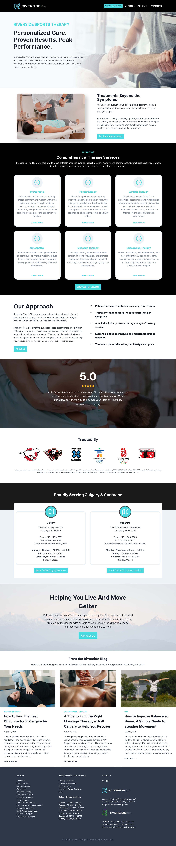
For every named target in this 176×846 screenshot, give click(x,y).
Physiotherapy (22, 783)
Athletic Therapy (23, 786)
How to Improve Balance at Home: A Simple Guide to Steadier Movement (146, 721)
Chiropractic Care (12, 712)
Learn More (37, 222)
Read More (10, 762)
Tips (126, 712)
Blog (61, 792)
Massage (83, 712)
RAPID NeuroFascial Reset (27, 811)
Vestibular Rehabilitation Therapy (30, 805)
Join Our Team (65, 786)
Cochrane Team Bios (67, 783)
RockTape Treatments (26, 816)
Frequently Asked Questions (70, 789)
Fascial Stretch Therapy (26, 808)
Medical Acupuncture (25, 797)
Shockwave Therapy (25, 794)
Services (20, 775)
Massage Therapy (24, 792)
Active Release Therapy (26, 803)
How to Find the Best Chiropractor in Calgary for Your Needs (25, 721)
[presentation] (27, 688)
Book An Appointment (113, 6)
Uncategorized (70, 712)
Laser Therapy (22, 800)
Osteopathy (21, 789)
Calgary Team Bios (66, 781)
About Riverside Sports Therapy (72, 775)
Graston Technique (25, 814)
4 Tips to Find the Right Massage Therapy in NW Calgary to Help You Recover (87, 721)
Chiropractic (21, 781)
